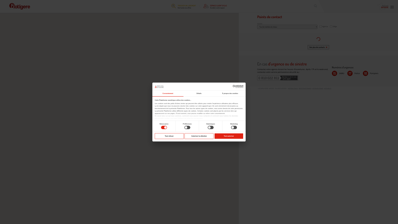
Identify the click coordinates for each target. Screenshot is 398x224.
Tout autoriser (229, 136)
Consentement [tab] (168, 93)
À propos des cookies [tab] (230, 93)
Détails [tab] (199, 93)
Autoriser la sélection (199, 136)
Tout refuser (169, 136)
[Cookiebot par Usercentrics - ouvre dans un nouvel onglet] (234, 86)
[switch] (187, 127)
